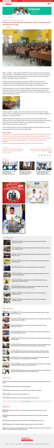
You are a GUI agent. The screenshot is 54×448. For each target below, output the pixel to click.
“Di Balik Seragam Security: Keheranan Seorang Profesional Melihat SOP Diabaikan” (22, 390)
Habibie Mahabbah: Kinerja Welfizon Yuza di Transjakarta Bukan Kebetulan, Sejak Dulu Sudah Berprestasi (24, 411)
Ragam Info (15, 20)
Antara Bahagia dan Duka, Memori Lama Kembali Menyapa (16, 386)
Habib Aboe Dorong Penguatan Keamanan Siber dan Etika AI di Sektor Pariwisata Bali (22, 143)
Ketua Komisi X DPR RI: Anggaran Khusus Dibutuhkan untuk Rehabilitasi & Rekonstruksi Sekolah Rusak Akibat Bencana (31, 319)
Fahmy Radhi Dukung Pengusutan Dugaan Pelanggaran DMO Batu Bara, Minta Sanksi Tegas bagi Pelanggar (25, 416)
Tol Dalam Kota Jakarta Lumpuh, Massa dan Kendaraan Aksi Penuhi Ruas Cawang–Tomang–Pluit (29, 242)
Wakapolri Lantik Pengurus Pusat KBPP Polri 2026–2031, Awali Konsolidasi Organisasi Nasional (29, 293)
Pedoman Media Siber (28, 444)
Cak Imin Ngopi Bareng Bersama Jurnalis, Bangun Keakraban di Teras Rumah (20, 398)
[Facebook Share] (39, 155)
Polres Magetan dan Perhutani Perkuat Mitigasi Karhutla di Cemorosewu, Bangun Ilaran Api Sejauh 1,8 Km (30, 248)
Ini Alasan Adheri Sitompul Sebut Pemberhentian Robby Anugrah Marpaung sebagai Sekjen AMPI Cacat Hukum (29, 280)
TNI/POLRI (21, 20)
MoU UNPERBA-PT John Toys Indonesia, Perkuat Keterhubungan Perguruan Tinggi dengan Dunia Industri (26, 134)
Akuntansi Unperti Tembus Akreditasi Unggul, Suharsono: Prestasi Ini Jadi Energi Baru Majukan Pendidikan (24, 141)
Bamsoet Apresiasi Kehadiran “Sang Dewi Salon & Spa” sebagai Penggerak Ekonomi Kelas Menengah (26, 138)
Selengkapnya (26, 401)
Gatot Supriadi (8, 26)
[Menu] (3, 4)
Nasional (11, 20)
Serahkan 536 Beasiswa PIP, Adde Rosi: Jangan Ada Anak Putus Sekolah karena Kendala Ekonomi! (30, 261)
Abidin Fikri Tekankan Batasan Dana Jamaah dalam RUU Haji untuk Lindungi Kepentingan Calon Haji (28, 326)
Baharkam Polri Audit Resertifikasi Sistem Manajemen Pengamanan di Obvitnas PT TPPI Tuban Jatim (31, 255)
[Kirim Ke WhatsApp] (50, 155)
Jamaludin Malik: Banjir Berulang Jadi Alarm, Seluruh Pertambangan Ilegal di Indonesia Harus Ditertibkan (31, 339)
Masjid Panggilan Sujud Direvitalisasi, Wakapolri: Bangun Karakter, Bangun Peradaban (22, 424)
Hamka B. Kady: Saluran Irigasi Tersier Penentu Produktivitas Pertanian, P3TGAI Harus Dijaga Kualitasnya (30, 274)
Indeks (7, 444)
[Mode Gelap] (48, 4)
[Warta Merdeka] (8, 4)
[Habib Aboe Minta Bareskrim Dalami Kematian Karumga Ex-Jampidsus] (7, 268)
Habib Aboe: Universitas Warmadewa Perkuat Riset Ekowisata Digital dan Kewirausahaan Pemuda (25, 136)
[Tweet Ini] (42, 155)
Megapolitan (5, 20)
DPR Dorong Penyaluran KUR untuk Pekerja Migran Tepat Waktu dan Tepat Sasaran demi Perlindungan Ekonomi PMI (30, 332)
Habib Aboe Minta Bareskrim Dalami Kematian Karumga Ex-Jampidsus (28, 267)
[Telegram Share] (48, 155)
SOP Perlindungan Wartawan (42, 444)
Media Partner (18, 444)
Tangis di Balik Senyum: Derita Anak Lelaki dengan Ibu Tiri (16, 394)
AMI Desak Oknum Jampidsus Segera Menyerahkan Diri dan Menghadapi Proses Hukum (23, 420)
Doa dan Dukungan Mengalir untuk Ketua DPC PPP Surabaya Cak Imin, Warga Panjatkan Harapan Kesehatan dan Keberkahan (30, 287)
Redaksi (12, 444)
